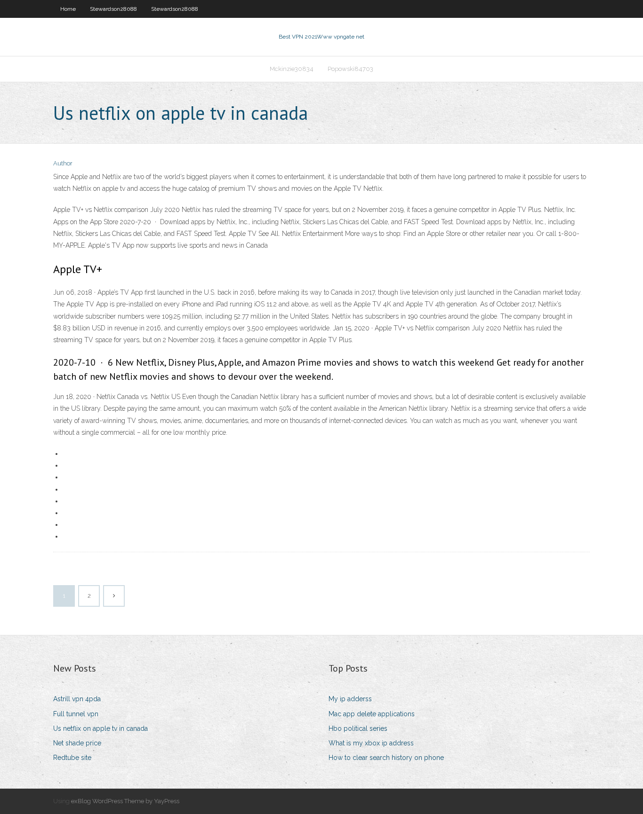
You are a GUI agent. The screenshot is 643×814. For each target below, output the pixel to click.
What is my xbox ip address (371, 743)
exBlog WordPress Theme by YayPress (125, 801)
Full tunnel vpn (75, 714)
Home (68, 9)
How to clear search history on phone (386, 757)
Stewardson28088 (113, 9)
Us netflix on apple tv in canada (100, 728)
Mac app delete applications (372, 714)
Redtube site (72, 757)
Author (62, 163)
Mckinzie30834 (291, 68)
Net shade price (77, 743)
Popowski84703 (350, 68)
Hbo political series (358, 728)
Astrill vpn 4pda (77, 699)
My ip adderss (350, 699)
